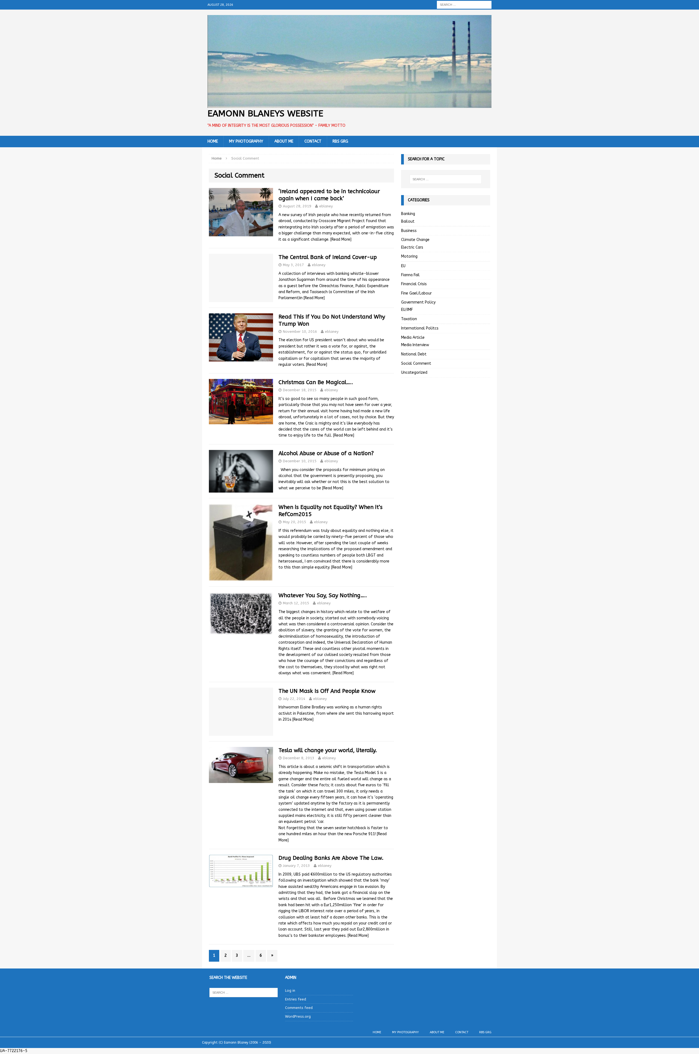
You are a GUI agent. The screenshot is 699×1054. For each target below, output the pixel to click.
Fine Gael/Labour (416, 293)
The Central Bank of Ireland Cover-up (328, 257)
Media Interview (415, 345)
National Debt (413, 354)
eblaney (326, 206)
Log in (290, 990)
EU (403, 266)
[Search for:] (464, 4)
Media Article (413, 337)
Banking (408, 213)
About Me (283, 141)
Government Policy (418, 302)
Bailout (407, 221)
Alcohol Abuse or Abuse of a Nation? (326, 453)
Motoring (409, 256)
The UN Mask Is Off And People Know (327, 691)
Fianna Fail (410, 275)
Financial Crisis (414, 284)
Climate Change (415, 239)
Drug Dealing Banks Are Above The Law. (331, 858)
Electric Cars (412, 247)
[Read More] (340, 239)
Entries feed (295, 999)
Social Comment (416, 363)
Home (213, 141)
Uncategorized (414, 372)
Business (409, 230)
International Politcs (420, 328)
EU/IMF (407, 309)
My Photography (246, 141)
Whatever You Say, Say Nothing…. (323, 595)
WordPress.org (298, 1016)
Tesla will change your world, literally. (328, 750)
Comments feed (299, 1008)
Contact (312, 141)
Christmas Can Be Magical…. (316, 382)
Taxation (409, 319)
